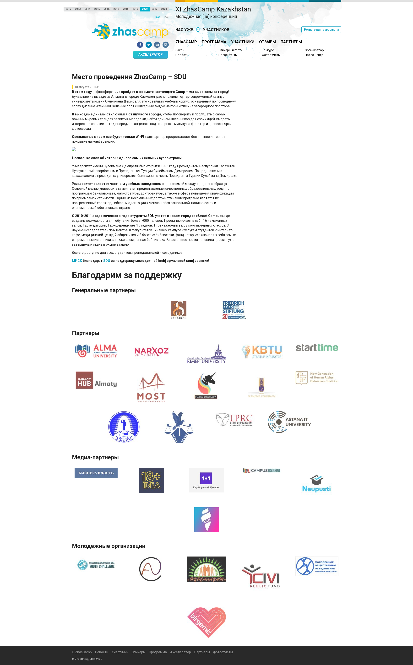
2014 (87, 9)
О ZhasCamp (82, 652)
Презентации (228, 55)
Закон (179, 50)
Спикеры (139, 652)
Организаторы (315, 50)
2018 (126, 9)
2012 (68, 9)
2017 (116, 9)
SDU (106, 261)
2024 (164, 9)
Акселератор (150, 54)
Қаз (157, 17)
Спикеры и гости (230, 50)
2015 (97, 9)
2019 (135, 9)
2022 (154, 9)
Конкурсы (269, 50)
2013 (78, 9)
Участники (242, 42)
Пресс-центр (314, 55)
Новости (181, 55)
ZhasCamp (186, 42)
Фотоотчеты (271, 55)
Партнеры (291, 42)
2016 (106, 9)
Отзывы (267, 42)
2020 (145, 9)
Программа (214, 42)
